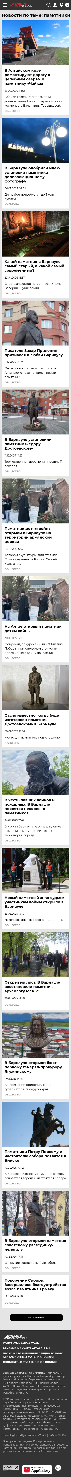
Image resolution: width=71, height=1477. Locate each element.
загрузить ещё (36, 1317)
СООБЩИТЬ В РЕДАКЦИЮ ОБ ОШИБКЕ (30, 1362)
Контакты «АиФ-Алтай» (21, 1343)
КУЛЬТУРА (12, 204)
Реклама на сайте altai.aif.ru (26, 1348)
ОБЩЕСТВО (13, 111)
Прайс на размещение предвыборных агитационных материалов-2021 (33, 1355)
